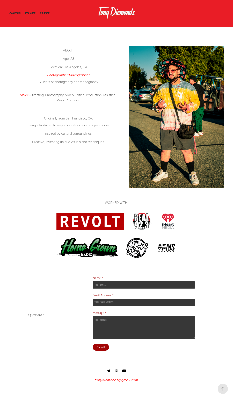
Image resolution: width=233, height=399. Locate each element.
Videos (30, 13)
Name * (98, 278)
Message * (99, 312)
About (45, 13)
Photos (15, 13)
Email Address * (103, 295)
